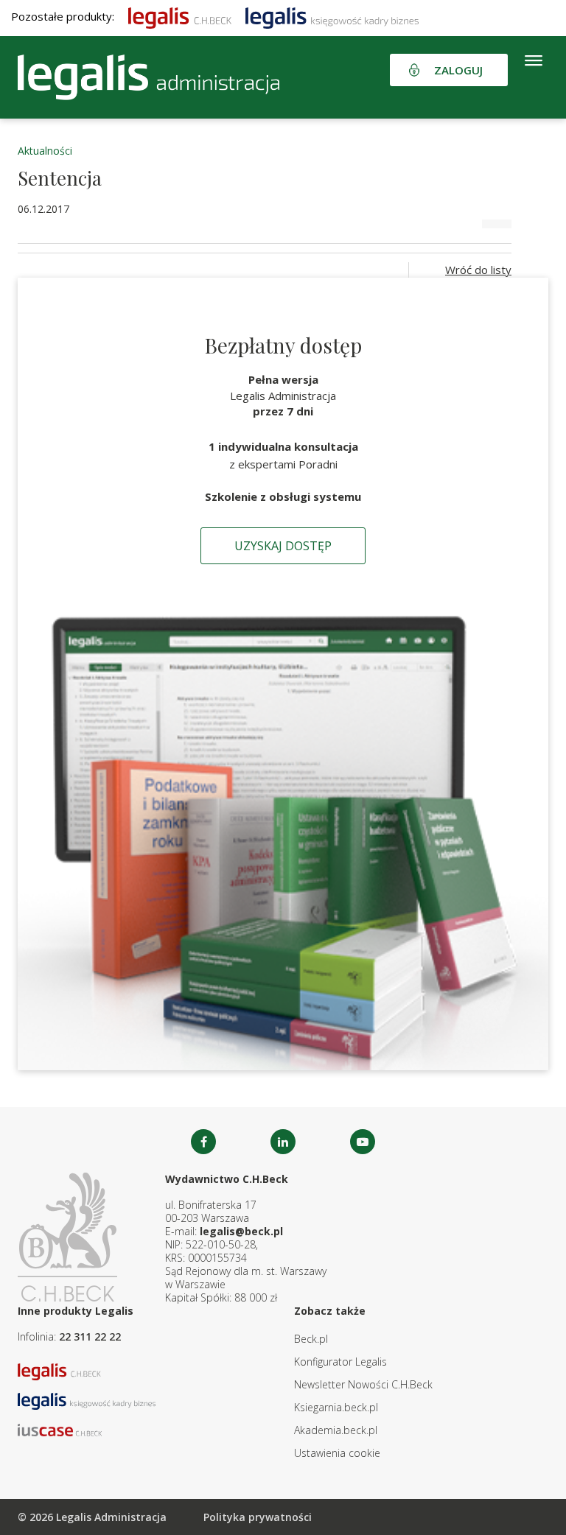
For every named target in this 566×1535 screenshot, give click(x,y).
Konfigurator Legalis (340, 1362)
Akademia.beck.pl (335, 1430)
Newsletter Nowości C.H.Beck (363, 1384)
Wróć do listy (478, 269)
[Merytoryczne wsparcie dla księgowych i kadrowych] (332, 16)
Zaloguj (458, 70)
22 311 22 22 (90, 1336)
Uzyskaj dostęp (283, 546)
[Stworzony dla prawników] (179, 16)
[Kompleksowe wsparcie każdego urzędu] (148, 77)
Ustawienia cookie (337, 1453)
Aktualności (45, 151)
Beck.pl (311, 1339)
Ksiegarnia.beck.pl (336, 1407)
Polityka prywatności (257, 1517)
